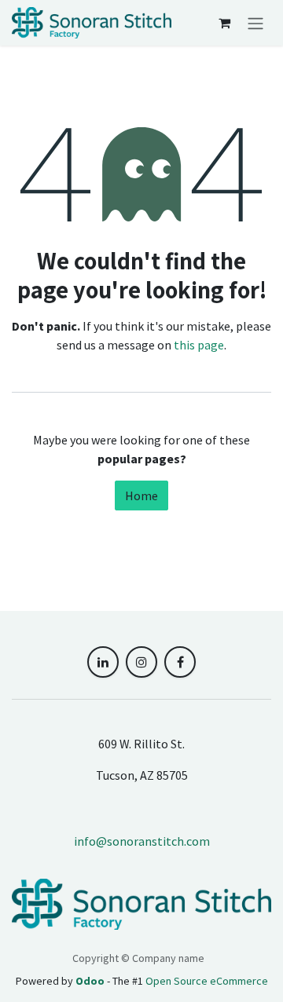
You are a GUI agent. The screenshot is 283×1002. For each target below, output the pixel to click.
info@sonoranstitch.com (142, 841)
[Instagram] (141, 662)
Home (141, 495)
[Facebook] (180, 662)
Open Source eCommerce (206, 981)
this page (199, 345)
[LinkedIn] (103, 662)
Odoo (91, 981)
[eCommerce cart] (224, 22)
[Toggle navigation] (255, 22)
